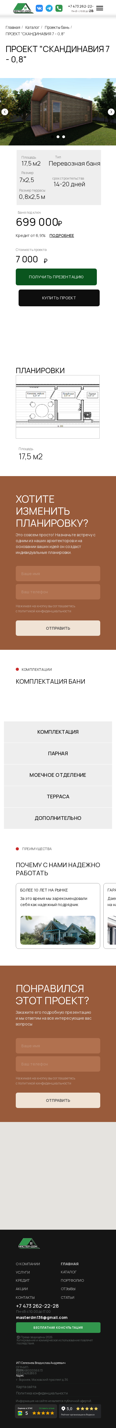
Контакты (25, 1297)
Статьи (67, 1297)
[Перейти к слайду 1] (52, 136)
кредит (23, 1280)
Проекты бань (57, 27)
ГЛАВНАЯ (70, 1263)
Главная (13, 27)
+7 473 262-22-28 (80, 8)
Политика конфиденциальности (42, 1393)
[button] (59, 298)
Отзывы (68, 1288)
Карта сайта (26, 1386)
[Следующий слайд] (111, 112)
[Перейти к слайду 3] (63, 136)
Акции (22, 1288)
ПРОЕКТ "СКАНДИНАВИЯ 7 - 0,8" (35, 33)
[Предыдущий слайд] (4, 112)
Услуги (23, 1272)
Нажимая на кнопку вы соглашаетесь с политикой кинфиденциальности (45, 608)
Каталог (32, 27)
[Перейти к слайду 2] (58, 136)
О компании (28, 1263)
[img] (23, 8)
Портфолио (72, 1280)
